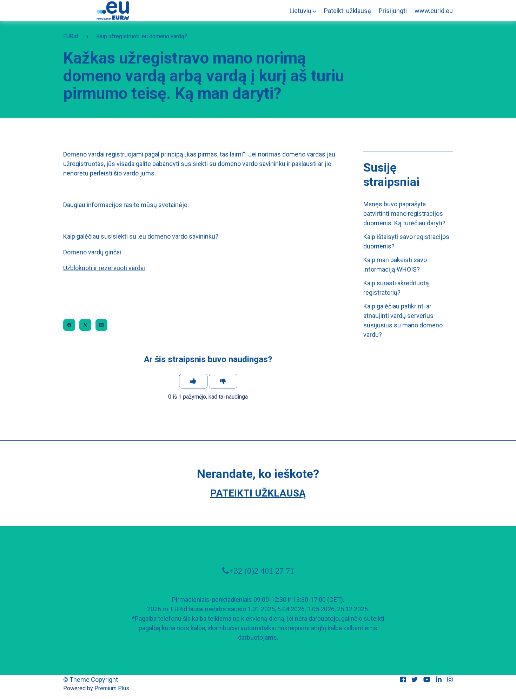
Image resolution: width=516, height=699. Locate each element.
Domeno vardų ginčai (92, 252)
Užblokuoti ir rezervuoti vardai (104, 268)
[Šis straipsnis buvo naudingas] (193, 381)
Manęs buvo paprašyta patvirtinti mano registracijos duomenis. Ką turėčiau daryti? (404, 213)
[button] (303, 10)
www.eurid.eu (434, 10)
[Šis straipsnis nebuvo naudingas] (223, 381)
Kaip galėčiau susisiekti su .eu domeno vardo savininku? (140, 236)
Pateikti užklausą (347, 10)
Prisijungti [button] (393, 10)
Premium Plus (111, 688)
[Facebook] (69, 325)
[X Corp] (85, 325)
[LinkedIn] (101, 325)
